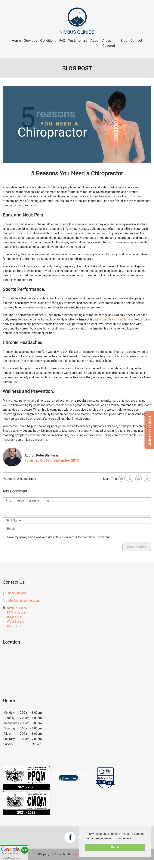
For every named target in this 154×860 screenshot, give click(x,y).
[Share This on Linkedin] (147, 478)
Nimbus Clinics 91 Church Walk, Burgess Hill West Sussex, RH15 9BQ (17, 617)
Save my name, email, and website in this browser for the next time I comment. (58, 537)
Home (16, 40)
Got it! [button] (115, 847)
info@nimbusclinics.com (24, 600)
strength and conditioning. (117, 319)
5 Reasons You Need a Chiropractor (77, 173)
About (95, 40)
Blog (124, 40)
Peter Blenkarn (47, 455)
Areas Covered (108, 43)
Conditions (48, 40)
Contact (136, 40)
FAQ (62, 40)
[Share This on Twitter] (130, 478)
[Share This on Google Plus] (138, 478)
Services (30, 40)
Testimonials (78, 40)
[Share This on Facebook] (121, 478)
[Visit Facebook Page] (70, 837)
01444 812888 (17, 593)
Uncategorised (26, 479)
